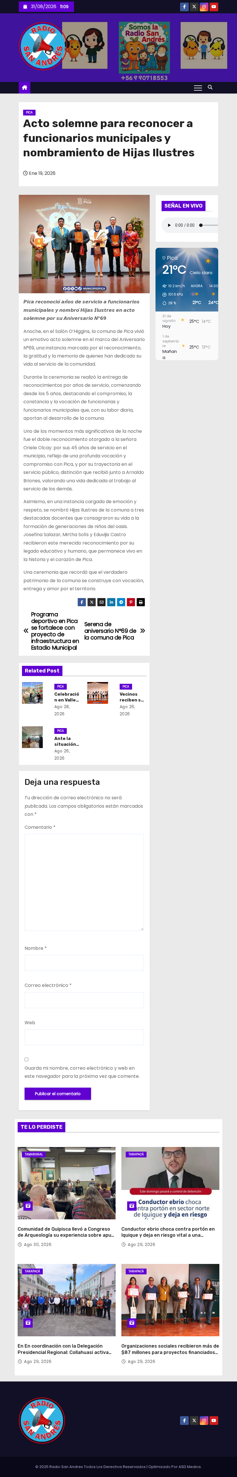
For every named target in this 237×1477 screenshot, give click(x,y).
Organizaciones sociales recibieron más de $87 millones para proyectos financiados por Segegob (170, 1352)
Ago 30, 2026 (37, 1244)
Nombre (36, 948)
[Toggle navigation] (198, 87)
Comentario (40, 827)
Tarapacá (136, 1154)
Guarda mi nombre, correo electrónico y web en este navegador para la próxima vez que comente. (82, 1072)
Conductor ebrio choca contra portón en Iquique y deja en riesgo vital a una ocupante (168, 1235)
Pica (29, 112)
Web (30, 1022)
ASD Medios (190, 1466)
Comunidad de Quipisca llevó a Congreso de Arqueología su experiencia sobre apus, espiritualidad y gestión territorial (66, 1235)
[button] (211, 87)
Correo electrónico (48, 985)
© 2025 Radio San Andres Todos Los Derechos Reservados (91, 1466)
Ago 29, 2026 (141, 1244)
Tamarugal (34, 1154)
